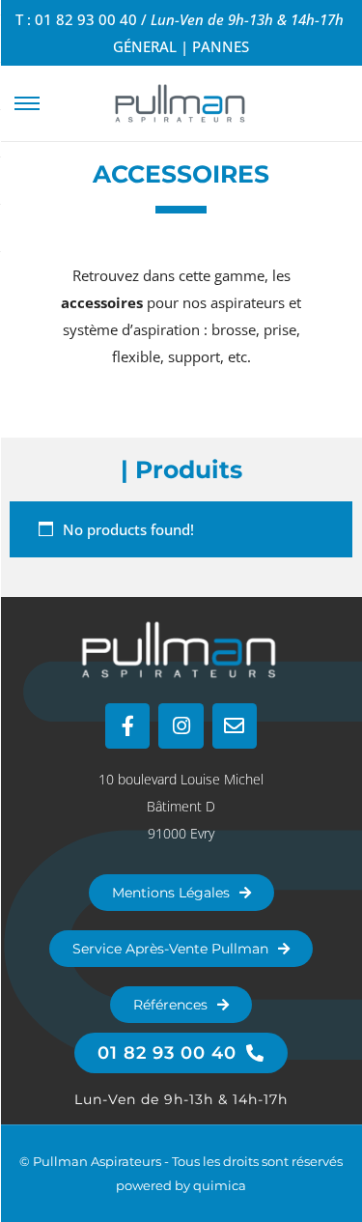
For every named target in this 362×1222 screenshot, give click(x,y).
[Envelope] (234, 725)
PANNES (220, 46)
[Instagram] (180, 725)
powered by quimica (181, 1185)
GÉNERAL (145, 46)
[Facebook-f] (127, 725)
